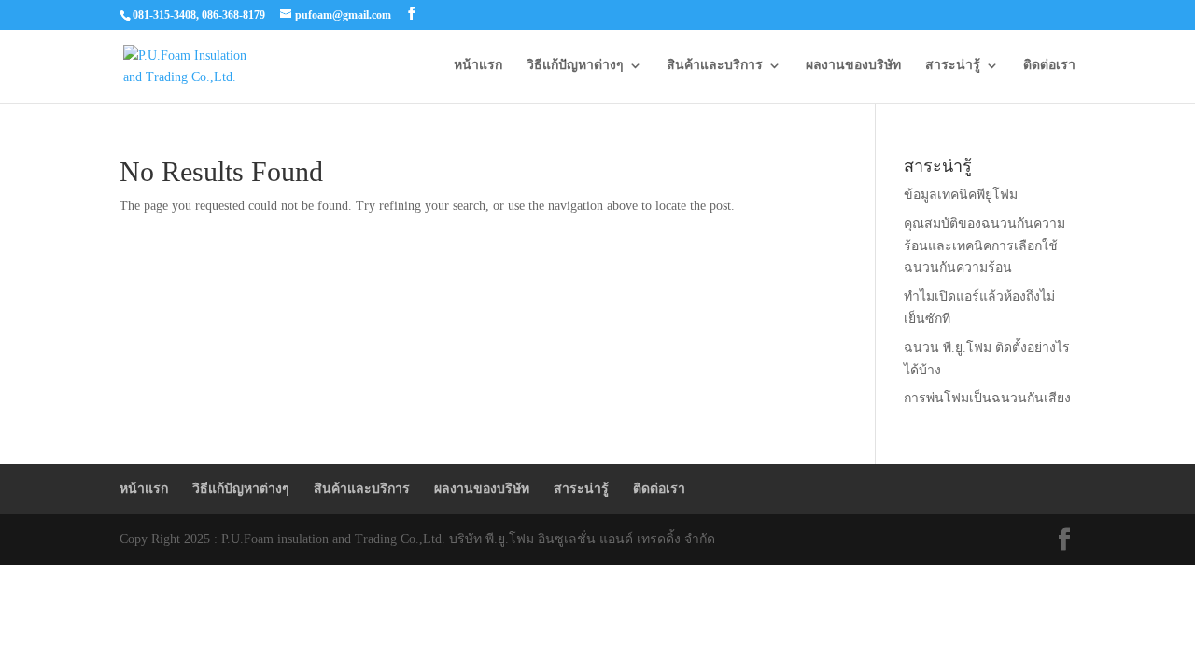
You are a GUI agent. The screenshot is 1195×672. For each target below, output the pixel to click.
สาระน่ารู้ (952, 65)
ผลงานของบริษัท (853, 65)
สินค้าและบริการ (715, 65)
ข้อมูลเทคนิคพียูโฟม (961, 195)
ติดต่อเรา (1049, 65)
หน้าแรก (478, 65)
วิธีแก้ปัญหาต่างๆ (575, 65)
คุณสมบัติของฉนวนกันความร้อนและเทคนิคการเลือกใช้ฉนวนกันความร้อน (984, 246)
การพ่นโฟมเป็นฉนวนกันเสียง (987, 398)
